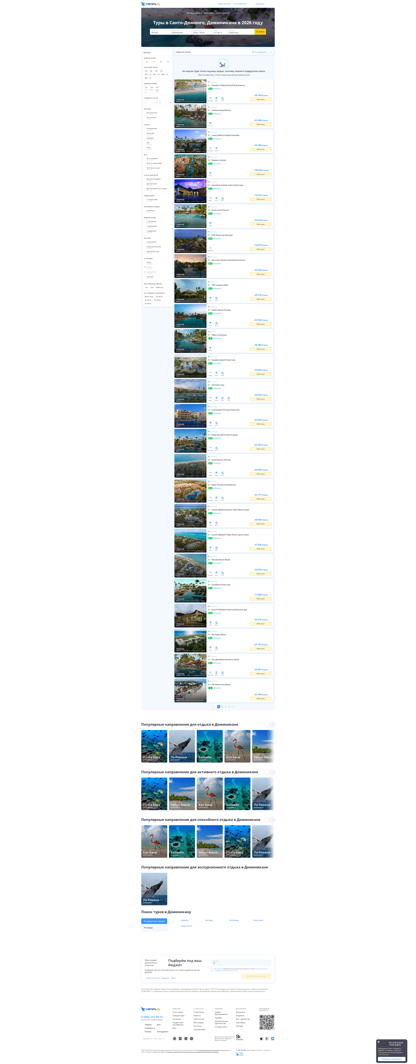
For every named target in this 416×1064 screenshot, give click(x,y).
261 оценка (217, 613)
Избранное (260, 4)
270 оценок (217, 463)
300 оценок (217, 189)
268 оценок (217, 538)
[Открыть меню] (268, 4)
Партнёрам (240, 1022)
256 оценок (217, 638)
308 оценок (217, 114)
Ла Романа (234, 920)
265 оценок (217, 563)
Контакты (198, 1026)
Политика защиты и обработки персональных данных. (201, 1052)
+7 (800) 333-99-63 (152, 978)
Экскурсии (176, 1019)
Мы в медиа (199, 1022)
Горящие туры (178, 1016)
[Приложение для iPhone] (261, 1038)
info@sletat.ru (150, 1028)
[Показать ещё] (272, 724)
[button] (160, 32)
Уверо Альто (186, 926)
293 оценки (217, 263)
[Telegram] (174, 1038)
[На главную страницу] (152, 4)
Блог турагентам (243, 1019)
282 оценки (217, 363)
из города (148, 927)
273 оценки (217, 438)
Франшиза (240, 1012)
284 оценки (217, 338)
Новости (197, 1016)
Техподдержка (162, 1032)
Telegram (165, 978)
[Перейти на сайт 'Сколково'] (239, 1039)
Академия (240, 1016)
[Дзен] (191, 1038)
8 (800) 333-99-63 (224, 4)
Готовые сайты (221, 1027)
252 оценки (217, 663)
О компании (199, 1012)
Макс (173, 978)
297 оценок (217, 238)
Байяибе (184, 920)
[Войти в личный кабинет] (273, 4)
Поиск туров (177, 1012)
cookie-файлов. (383, 1054)
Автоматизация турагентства (221, 1022)
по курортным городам (154, 921)
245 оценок (217, 688)
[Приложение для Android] (267, 1038)
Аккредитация (199, 1029)
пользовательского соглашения (209, 1050)
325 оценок (217, 89)
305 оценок (217, 139)
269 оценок (217, 488)
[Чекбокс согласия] (212, 970)
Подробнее (267, 1050)
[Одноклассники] (186, 1038)
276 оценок (217, 413)
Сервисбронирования (221, 1013)
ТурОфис (218, 1018)
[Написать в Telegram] (249, 4)
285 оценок (217, 313)
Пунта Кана (258, 920)
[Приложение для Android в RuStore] (272, 1038)
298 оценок (217, 213)
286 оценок (217, 288)
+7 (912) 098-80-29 (239, 4)
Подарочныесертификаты (177, 1023)
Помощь (148, 1032)
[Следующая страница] (233, 706)
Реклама (239, 1026)
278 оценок (217, 388)
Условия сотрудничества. (175, 1052)
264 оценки (217, 588)
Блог (174, 1028)
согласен (219, 969)
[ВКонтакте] (180, 1038)
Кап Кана (209, 920)
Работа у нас (199, 1019)
